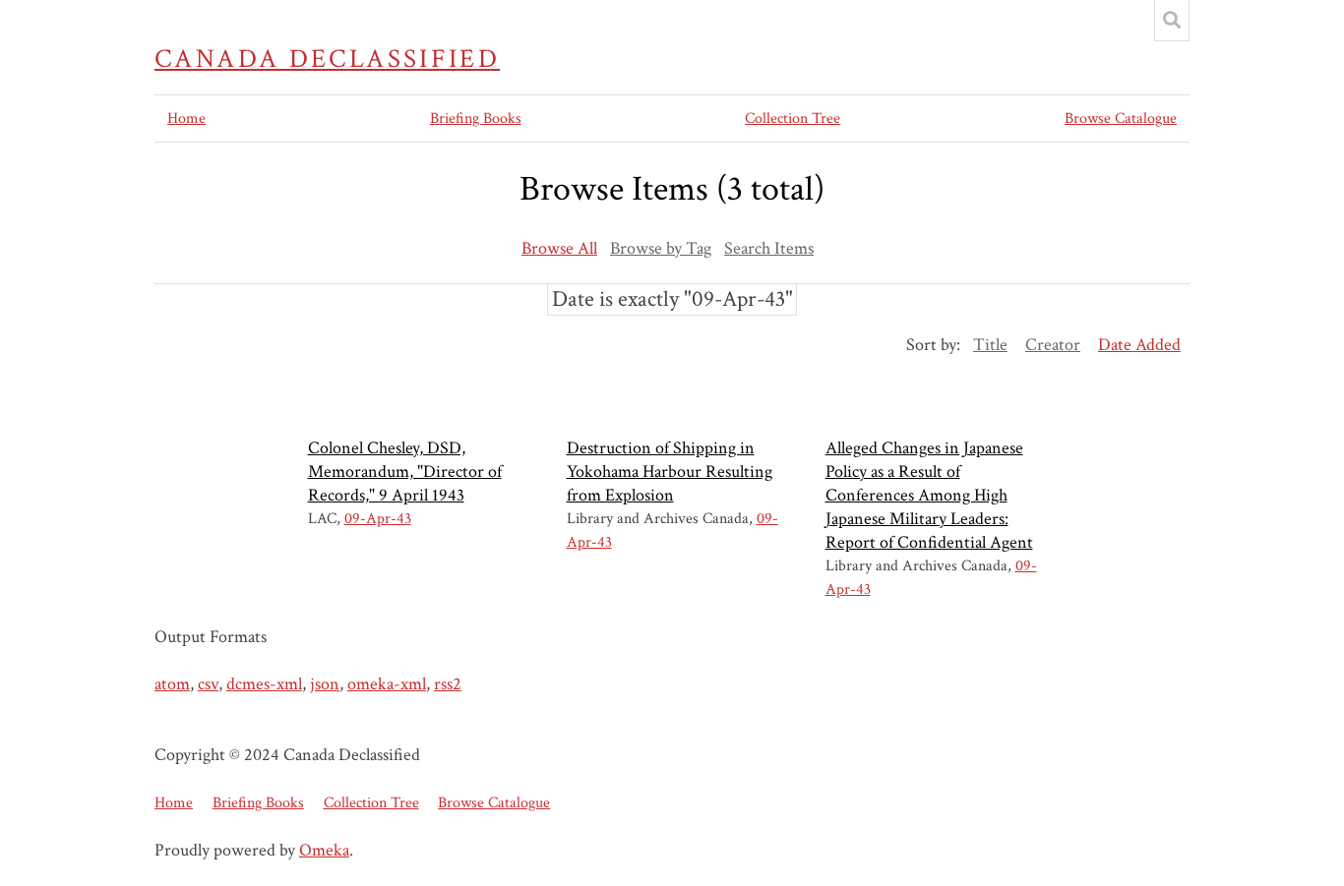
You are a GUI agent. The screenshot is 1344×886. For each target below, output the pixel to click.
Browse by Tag (660, 248)
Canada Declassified (327, 59)
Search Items (769, 248)
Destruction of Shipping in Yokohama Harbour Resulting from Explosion (669, 471)
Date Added (1139, 344)
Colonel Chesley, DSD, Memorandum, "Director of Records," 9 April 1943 (405, 471)
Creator (1052, 344)
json (324, 684)
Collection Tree (792, 118)
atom (172, 684)
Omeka (324, 850)
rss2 (447, 684)
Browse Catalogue (1121, 118)
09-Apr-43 (377, 518)
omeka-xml (386, 684)
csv (208, 684)
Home (186, 118)
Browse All (559, 248)
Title (990, 344)
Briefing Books (475, 118)
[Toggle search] (1172, 20)
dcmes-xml (264, 684)
